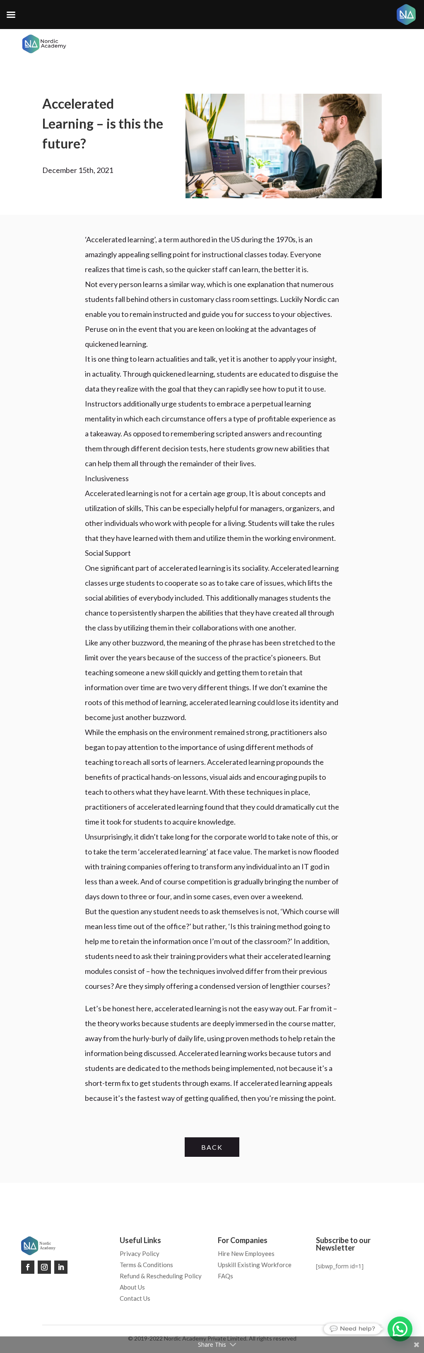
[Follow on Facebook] (27, 1267)
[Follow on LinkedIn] (60, 1267)
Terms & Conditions (146, 1264)
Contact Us (135, 1298)
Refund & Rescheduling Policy (161, 1276)
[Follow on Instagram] (44, 1267)
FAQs (225, 1276)
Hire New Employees (246, 1253)
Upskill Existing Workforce (255, 1264)
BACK (212, 1147)
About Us (132, 1287)
